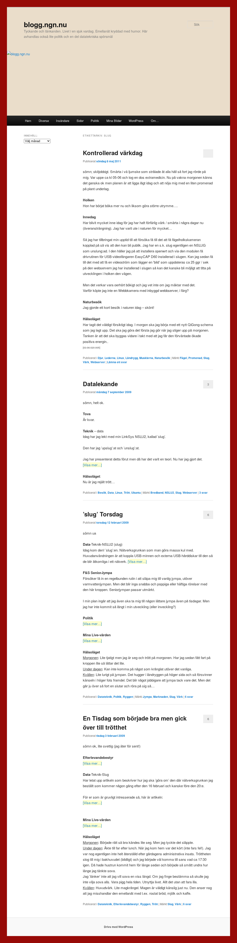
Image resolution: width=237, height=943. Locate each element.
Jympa (147, 697)
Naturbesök (162, 358)
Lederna (110, 358)
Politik (95, 120)
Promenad (195, 358)
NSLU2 (169, 492)
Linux (120, 358)
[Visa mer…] (92, 464)
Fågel (183, 358)
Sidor (80, 120)
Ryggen (128, 697)
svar (203, 492)
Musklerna (146, 358)
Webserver (97, 362)
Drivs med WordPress (118, 927)
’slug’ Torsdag (103, 514)
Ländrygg (131, 358)
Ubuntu (136, 492)
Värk (86, 362)
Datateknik (105, 697)
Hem (28, 120)
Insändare (62, 120)
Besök (102, 492)
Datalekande (100, 383)
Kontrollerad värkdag (113, 152)
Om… (155, 120)
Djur (100, 358)
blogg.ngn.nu (45, 24)
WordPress (136, 120)
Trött (127, 492)
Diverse (44, 120)
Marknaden (160, 697)
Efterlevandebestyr (126, 904)
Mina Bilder (114, 120)
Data (111, 492)
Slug (206, 358)
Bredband (156, 492)
